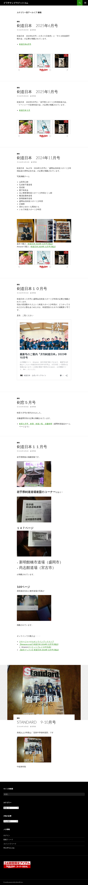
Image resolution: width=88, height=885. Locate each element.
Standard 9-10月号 (36, 722)
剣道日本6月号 (25, 44)
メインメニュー (85, 3)
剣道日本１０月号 (32, 288)
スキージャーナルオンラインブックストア (36, 641)
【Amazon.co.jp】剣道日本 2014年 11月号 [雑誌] (38, 644)
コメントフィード (9, 844)
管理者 (34, 30)
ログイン (6, 835)
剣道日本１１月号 (32, 446)
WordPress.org (8, 848)
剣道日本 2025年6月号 (37, 25)
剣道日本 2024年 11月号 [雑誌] (40, 244)
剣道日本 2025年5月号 (37, 91)
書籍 (18, 21)
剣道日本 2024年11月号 (38, 157)
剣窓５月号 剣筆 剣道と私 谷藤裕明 (35, 424)
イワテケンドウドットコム (15, 2)
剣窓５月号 (26, 402)
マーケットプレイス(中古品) (39, 647)
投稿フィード (8, 839)
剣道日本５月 (24, 110)
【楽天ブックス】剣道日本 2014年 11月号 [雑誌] (39, 650)
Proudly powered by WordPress (13, 882)
